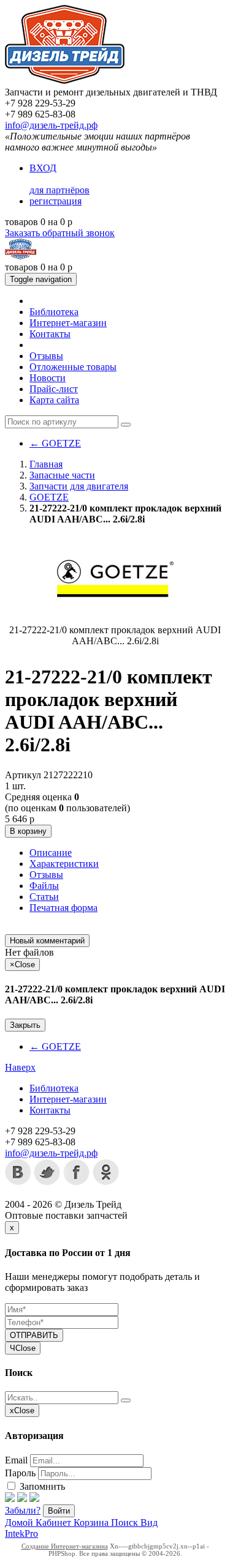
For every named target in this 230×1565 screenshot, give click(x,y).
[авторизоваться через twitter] (22, 1498)
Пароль (20, 1473)
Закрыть (25, 1025)
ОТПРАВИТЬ (34, 1335)
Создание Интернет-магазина (64, 1546)
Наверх (20, 1067)
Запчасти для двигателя (78, 486)
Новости (47, 378)
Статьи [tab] (44, 896)
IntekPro (21, 1533)
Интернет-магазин (68, 323)
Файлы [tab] (44, 885)
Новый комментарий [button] (47, 940)
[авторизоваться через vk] (34, 1498)
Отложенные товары (73, 367)
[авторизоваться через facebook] (10, 1498)
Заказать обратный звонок (60, 233)
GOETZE (55, 443)
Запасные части (62, 475)
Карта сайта (54, 400)
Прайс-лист (53, 389)
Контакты (50, 334)
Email (16, 1460)
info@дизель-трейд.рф (51, 125)
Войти (59, 1510)
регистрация (55, 201)
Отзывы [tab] (46, 874)
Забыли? (22, 1510)
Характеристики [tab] (64, 863)
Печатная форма (63, 907)
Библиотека (54, 312)
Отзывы (46, 356)
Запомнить (41, 1486)
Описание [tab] (50, 852)
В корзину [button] (28, 831)
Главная (46, 464)
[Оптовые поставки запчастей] (65, 81)
